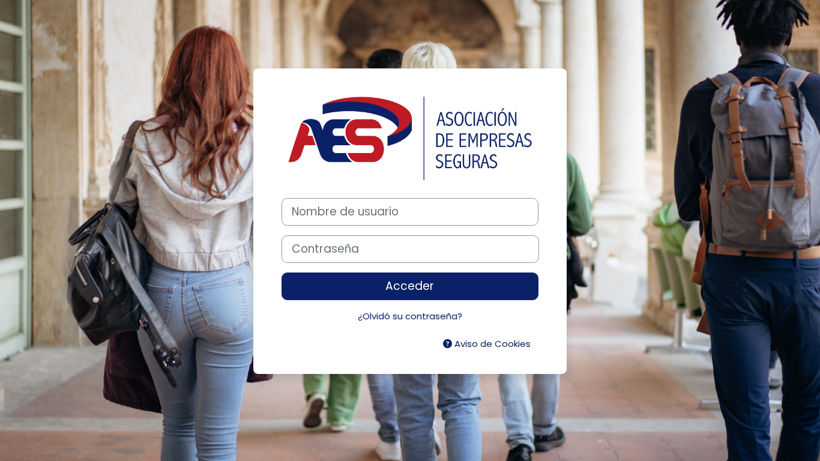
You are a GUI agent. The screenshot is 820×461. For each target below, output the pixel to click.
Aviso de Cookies (491, 343)
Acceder (409, 286)
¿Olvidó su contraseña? (410, 316)
